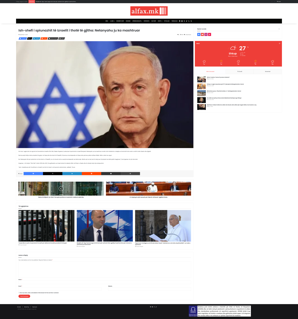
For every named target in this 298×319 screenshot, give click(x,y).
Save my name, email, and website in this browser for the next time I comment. (39, 292)
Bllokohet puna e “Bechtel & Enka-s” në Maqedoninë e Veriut (224, 91)
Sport (159, 21)
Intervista (146, 21)
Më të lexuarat (210, 71)
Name (20, 279)
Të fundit (239, 71)
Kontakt (19, 307)
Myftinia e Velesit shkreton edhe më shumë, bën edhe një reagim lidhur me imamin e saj (231, 105)
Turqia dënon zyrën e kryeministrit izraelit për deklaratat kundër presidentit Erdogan (42, 243)
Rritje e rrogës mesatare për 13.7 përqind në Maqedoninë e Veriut (225, 84)
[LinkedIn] (72, 173)
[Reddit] (91, 173)
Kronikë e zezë (120, 21)
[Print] (130, 173)
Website (110, 286)
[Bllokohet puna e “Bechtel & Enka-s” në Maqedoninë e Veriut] (201, 93)
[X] (52, 173)
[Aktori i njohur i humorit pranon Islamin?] (201, 79)
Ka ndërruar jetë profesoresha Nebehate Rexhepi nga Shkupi (224, 98)
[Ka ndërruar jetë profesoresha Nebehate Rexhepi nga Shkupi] (201, 100)
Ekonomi (128, 21)
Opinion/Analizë (136, 21)
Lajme (111, 21)
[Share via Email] (111, 173)
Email (20, 286)
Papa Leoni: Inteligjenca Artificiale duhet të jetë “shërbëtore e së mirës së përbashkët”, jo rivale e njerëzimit (62, 1)
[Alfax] (149, 11)
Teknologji (174, 21)
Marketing (26, 307)
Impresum (34, 307)
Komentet (267, 71)
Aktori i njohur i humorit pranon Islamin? (218, 77)
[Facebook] (33, 173)
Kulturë (153, 21)
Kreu (107, 21)
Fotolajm (166, 21)
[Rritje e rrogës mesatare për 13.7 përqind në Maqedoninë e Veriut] (201, 86)
